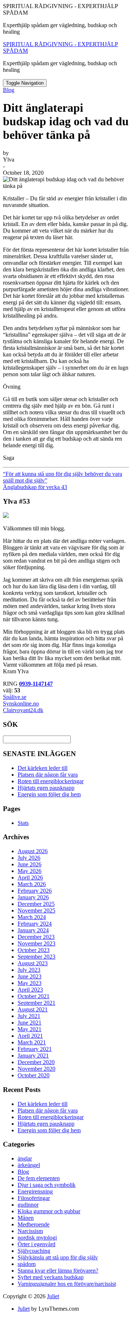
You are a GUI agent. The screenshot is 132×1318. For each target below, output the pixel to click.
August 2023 (33, 963)
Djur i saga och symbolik (47, 1185)
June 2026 (29, 864)
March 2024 (32, 917)
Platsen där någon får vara (48, 774)
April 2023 (30, 989)
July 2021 (29, 1016)
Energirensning (35, 1191)
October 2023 (34, 950)
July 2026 (29, 858)
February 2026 (35, 891)
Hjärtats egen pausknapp (46, 788)
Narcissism (30, 1231)
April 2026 (30, 877)
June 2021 (29, 1022)
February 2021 (35, 1049)
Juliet (53, 1296)
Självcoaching (34, 1251)
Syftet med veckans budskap (51, 1277)
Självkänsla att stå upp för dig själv (58, 1257)
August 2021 (33, 1009)
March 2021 (32, 1042)
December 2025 (36, 904)
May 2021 (29, 1029)
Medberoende (34, 1224)
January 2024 (33, 930)
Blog (8, 90)
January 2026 (33, 897)
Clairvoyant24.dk (23, 710)
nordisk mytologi (37, 1237)
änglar (25, 1158)
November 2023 (36, 943)
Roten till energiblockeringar (51, 781)
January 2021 (33, 1055)
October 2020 (34, 1075)
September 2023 (36, 957)
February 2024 (35, 924)
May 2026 (29, 871)
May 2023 (29, 983)
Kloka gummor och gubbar (49, 1211)
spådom (27, 1264)
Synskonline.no (21, 703)
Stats (23, 823)
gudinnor (28, 1205)
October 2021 (34, 996)
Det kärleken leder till (42, 768)
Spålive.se (14, 697)
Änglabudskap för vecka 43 (35, 487)
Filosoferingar (34, 1198)
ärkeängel (29, 1165)
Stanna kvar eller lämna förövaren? (58, 1270)
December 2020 (36, 1062)
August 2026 (33, 851)
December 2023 (36, 937)
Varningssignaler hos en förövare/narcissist (67, 1284)
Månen (26, 1218)
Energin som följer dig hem (49, 794)
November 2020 (36, 1069)
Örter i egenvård (36, 1244)
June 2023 (29, 976)
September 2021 (36, 1003)
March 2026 (32, 884)
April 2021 (30, 1036)
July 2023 (29, 970)
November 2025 (36, 910)
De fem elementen (39, 1178)
